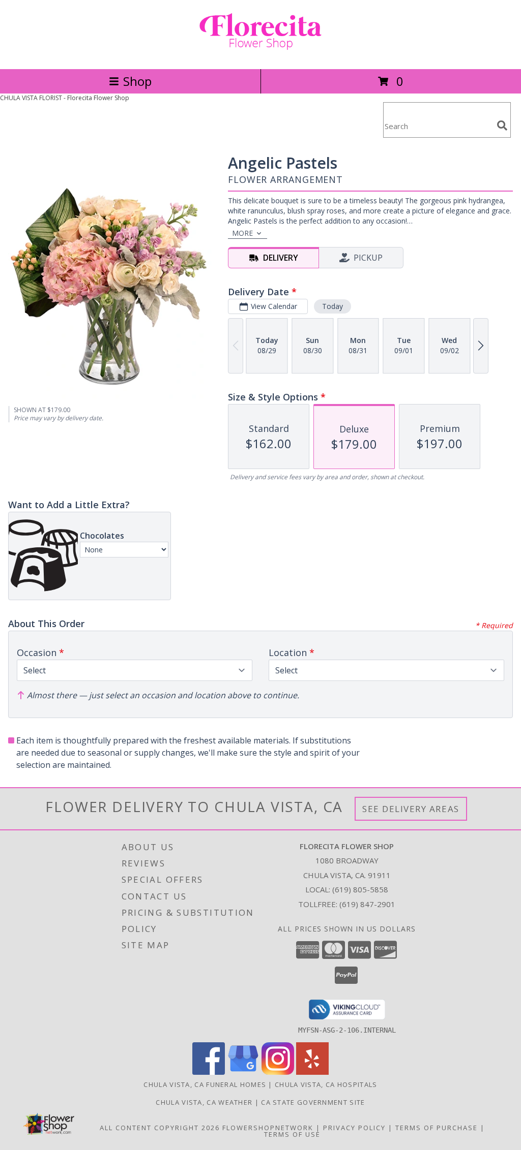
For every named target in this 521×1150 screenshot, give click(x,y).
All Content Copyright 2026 (160, 1127)
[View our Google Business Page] (243, 1072)
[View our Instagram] (278, 1072)
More (242, 233)
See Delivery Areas (410, 809)
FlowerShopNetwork (267, 1127)
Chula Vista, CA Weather (204, 1102)
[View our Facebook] (208, 1072)
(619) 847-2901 (367, 904)
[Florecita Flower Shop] (260, 54)
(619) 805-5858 (360, 889)
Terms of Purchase (436, 1127)
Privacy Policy (354, 1127)
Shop (137, 81)
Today (332, 306)
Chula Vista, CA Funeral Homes (204, 1084)
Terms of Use (292, 1134)
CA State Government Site (313, 1102)
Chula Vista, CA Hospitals (326, 1084)
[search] (502, 125)
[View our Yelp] (312, 1072)
